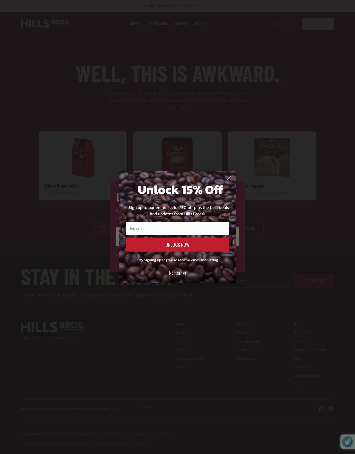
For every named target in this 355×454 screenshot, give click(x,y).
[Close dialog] (229, 177)
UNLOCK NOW (177, 244)
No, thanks (177, 273)
